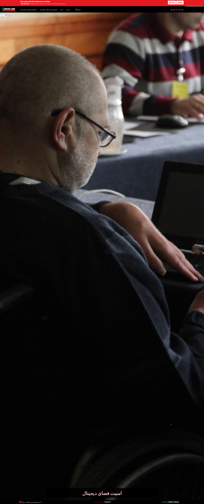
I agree (179, 2)
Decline (172, 2)
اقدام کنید (172, 9)
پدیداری (68, 9)
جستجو (79, 9)
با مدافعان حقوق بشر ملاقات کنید (28, 9)
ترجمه (3, 15)
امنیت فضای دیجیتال (99, 502)
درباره (61, 9)
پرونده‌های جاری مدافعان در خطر (32, 502)
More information (25, 4)
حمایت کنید (181, 9)
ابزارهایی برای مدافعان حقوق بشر (48, 9)
